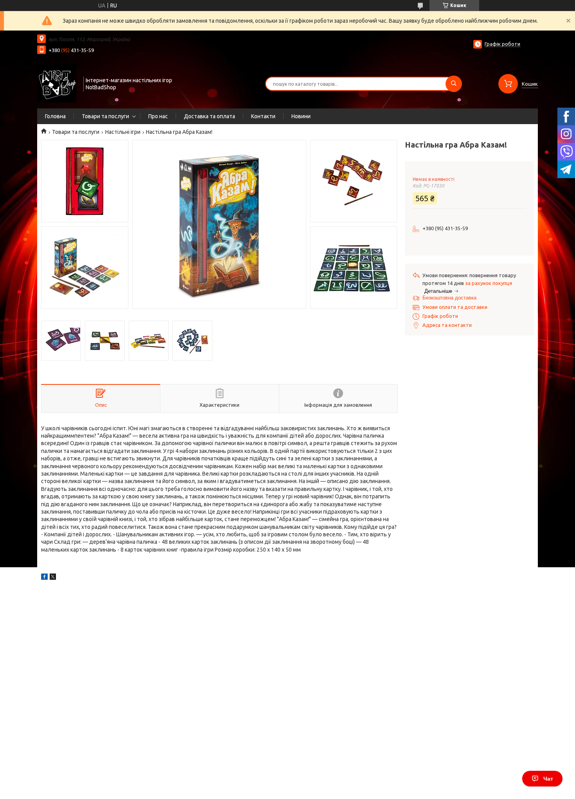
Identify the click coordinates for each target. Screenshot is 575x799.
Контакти (263, 116)
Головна (55, 116)
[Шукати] (454, 84)
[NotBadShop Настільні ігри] (56, 83)
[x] (53, 578)
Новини (301, 116)
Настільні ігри (122, 132)
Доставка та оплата (209, 116)
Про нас (158, 116)
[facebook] (44, 578)
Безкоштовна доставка (449, 298)
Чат (548, 779)
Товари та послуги (105, 116)
